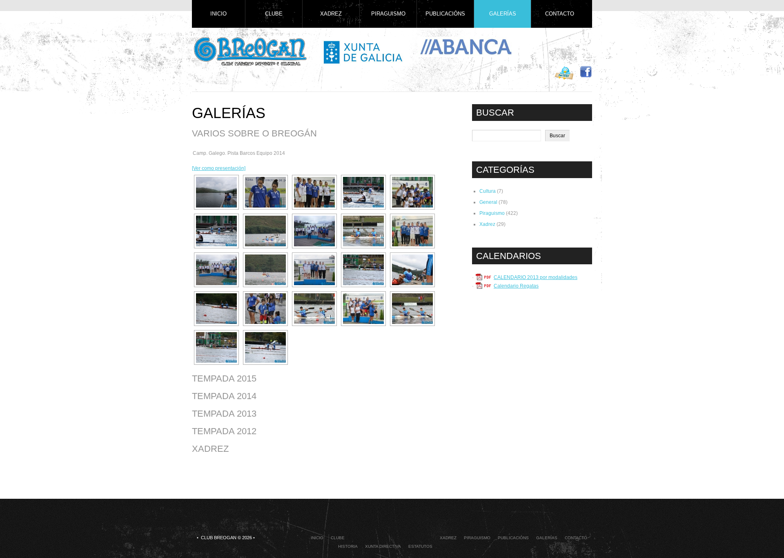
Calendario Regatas (516, 286)
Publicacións (445, 14)
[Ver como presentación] (218, 168)
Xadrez (331, 14)
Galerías (502, 14)
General (488, 202)
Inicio (218, 14)
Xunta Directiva (383, 546)
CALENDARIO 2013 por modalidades (535, 277)
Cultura (487, 191)
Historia (348, 546)
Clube (274, 14)
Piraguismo (388, 14)
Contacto (559, 14)
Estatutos (420, 546)
